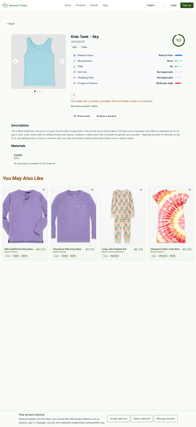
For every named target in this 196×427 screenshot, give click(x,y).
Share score (83, 116)
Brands (94, 5)
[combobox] (155, 5)
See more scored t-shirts (84, 106)
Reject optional (142, 418)
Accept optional (118, 418)
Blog (105, 5)
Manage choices (166, 418)
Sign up (187, 5)
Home (68, 5)
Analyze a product (106, 116)
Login (174, 5)
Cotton (18, 155)
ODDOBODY (78, 41)
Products (81, 5)
